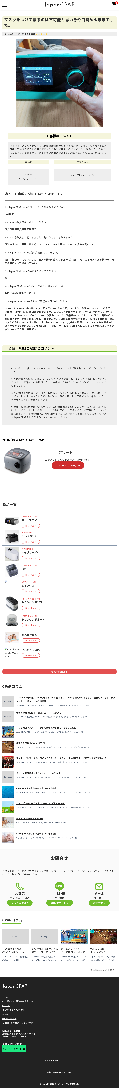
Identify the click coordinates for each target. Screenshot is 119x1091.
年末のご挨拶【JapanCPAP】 (31, 742)
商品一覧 (6, 1005)
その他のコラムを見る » (103, 969)
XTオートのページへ (68, 465)
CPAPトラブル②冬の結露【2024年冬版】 (36, 788)
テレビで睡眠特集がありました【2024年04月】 (39, 773)
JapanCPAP (59, 5)
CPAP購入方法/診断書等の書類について (19, 1001)
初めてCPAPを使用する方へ (29, 818)
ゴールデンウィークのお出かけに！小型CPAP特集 (40, 803)
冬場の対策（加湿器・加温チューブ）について (38, 712)
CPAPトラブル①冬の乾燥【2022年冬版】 (36, 833)
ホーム (5, 997)
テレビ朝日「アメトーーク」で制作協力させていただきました (46, 727)
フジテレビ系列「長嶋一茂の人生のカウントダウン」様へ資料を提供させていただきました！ (61, 758)
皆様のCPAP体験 (9, 1018)
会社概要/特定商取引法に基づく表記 (17, 1023)
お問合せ (6, 1014)
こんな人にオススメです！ (13, 1010)
